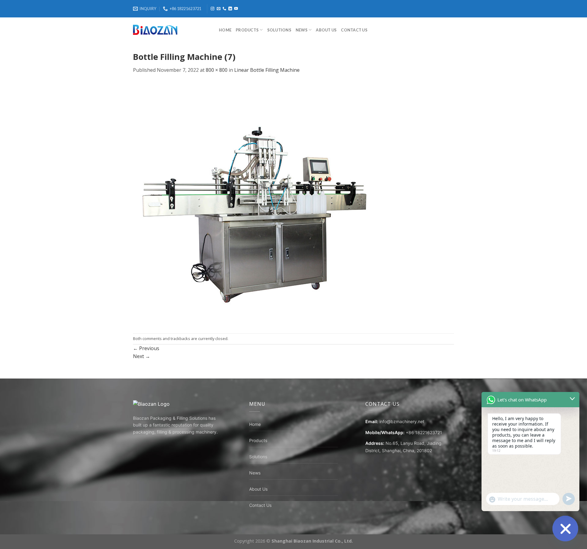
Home (225, 29)
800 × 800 (216, 70)
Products (247, 29)
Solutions (279, 29)
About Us (326, 29)
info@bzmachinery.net (401, 421)
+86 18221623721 (424, 432)
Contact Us (354, 29)
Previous (146, 348)
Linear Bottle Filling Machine (267, 70)
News (302, 29)
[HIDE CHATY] (565, 528)
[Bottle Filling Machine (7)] (255, 203)
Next (141, 356)
